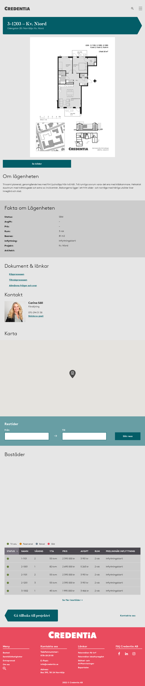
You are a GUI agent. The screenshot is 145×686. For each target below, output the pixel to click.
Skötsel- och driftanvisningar (86, 662)
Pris (64, 551)
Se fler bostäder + (72, 600)
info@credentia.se (49, 664)
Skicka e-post (35, 316)
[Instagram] (133, 654)
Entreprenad (9, 660)
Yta (52, 551)
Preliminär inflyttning (120, 551)
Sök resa (128, 436)
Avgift (84, 551)
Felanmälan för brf (87, 652)
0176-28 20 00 (46, 655)
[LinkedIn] (126, 654)
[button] (72, 374)
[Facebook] (119, 654)
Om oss (6, 664)
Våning (38, 551)
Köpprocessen (16, 274)
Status (11, 551)
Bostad (6, 652)
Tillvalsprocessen (18, 279)
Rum (97, 551)
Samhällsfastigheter (12, 656)
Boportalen (83, 667)
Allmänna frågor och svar (23, 285)
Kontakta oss (128, 615)
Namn (24, 551)
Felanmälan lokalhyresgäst (91, 656)
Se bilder (37, 163)
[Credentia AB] (17, 8)
